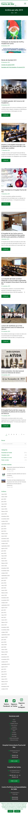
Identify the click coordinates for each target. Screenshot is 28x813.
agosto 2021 (4, 607)
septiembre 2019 (5, 664)
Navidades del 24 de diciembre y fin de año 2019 (13, 67)
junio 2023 (3, 553)
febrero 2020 (4, 652)
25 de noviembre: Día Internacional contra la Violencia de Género (12, 371)
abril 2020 (3, 647)
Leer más (17, 811)
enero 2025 (4, 514)
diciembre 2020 (5, 627)
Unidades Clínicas (14, 723)
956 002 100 (15, 755)
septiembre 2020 (5, 634)
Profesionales (14, 729)
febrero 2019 (4, 681)
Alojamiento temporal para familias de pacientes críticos (16, 468)
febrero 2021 (4, 622)
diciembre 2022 (5, 568)
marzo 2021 (4, 620)
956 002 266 (15, 757)
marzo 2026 (4, 496)
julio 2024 (3, 526)
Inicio (12, 12)
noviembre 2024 (5, 519)
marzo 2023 (4, 560)
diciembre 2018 (5, 686)
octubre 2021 (4, 602)
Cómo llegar (14, 761)
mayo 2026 (4, 494)
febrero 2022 (4, 592)
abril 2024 (3, 531)
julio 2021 (3, 610)
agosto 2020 (4, 637)
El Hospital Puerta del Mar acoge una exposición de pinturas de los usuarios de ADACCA (13, 411)
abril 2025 (3, 506)
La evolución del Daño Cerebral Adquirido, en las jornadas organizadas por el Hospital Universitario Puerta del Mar (14, 281)
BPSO (14, 730)
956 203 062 (15, 797)
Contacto (14, 732)
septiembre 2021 (5, 605)
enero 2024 (4, 536)
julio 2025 (3, 499)
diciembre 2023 (5, 538)
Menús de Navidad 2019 (8, 60)
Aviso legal (14, 736)
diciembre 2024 (5, 516)
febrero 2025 (4, 511)
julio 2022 (3, 580)
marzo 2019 (4, 679)
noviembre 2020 (5, 629)
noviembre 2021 (5, 600)
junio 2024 (3, 528)
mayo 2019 (4, 674)
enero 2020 (4, 654)
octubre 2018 (4, 689)
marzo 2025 (4, 509)
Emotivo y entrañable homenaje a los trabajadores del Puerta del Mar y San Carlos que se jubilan (13, 146)
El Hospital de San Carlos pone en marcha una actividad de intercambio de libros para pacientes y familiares (13, 235)
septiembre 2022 (5, 575)
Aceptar (10, 811)
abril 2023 (3, 558)
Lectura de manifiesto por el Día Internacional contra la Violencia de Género (12, 327)
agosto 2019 (4, 666)
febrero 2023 (4, 563)
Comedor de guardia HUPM (7, 64)
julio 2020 (3, 639)
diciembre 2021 (5, 597)
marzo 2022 (4, 590)
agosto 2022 (4, 578)
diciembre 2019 (5, 657)
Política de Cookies (14, 740)
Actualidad (14, 734)
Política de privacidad (14, 738)
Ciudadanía (14, 727)
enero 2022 (4, 595)
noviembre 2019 (5, 659)
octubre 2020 (4, 632)
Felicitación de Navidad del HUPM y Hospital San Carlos (12, 42)
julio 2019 (3, 669)
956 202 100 (13, 775)
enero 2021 (4, 625)
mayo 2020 (4, 644)
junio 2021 (3, 612)
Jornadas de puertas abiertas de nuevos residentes (16, 474)
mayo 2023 (4, 555)
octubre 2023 (4, 543)
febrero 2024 (4, 533)
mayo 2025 (4, 504)
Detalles (6, 115)
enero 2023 (4, 565)
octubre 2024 (4, 521)
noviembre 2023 (5, 541)
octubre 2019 (4, 662)
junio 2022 (3, 583)
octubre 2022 (4, 573)
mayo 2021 (4, 615)
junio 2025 (3, 501)
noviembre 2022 (5, 570)
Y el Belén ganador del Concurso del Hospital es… (12, 102)
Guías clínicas (14, 725)
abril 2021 (3, 617)
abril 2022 (3, 588)
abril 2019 (3, 676)
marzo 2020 (4, 649)
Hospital (14, 721)
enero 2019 (4, 684)
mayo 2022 (4, 585)
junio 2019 (3, 671)
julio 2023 (3, 551)
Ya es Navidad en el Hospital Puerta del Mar (13, 190)
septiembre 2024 (5, 523)
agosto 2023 (4, 548)
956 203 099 (15, 799)
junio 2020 (3, 642)
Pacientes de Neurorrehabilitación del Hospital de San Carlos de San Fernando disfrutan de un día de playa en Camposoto (16, 482)
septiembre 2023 (5, 546)
